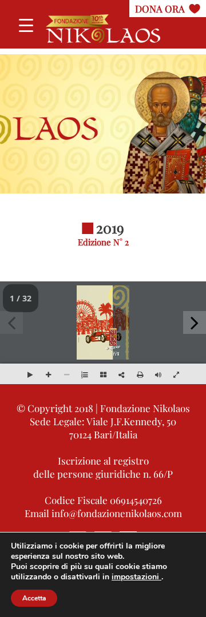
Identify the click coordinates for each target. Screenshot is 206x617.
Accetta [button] (34, 598)
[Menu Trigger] (26, 24)
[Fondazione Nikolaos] (103, 28)
